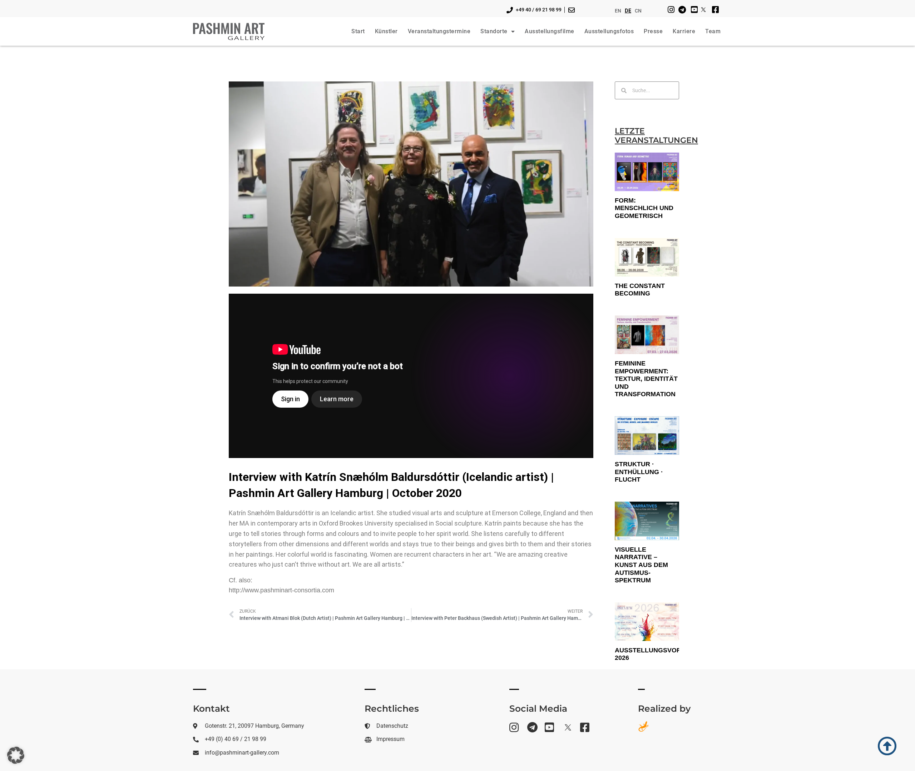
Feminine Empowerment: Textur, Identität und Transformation (646, 379)
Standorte (494, 31)
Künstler (386, 31)
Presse (653, 31)
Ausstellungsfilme (549, 31)
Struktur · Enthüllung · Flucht (639, 472)
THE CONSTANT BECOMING (640, 289)
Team (713, 31)
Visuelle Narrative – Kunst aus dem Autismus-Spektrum (641, 565)
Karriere (684, 31)
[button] (15, 755)
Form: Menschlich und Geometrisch (644, 208)
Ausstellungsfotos (609, 31)
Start (358, 31)
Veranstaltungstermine (439, 31)
